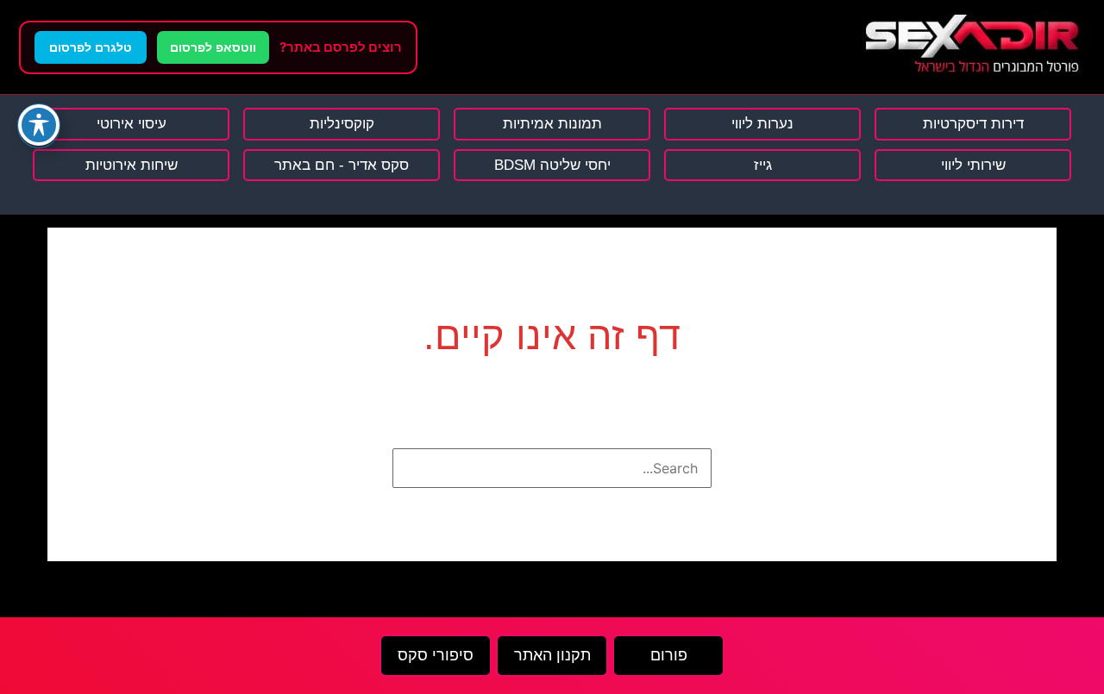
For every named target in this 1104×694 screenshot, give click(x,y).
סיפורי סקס (436, 655)
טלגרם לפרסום (90, 47)
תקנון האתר (552, 655)
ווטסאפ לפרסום (213, 47)
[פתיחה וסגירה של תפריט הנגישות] (39, 125)
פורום (668, 655)
